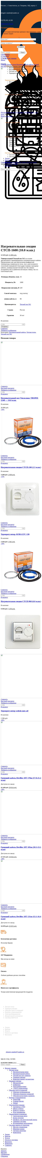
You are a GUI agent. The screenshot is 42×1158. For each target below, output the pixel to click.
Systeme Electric (18, 1101)
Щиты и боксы (18, 1108)
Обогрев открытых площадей (23, 1094)
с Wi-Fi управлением (20, 1088)
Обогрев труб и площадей (18, 1090)
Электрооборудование (16, 1105)
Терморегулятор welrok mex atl (14, 711)
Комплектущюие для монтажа (23, 1079)
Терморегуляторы (19, 1077)
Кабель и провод (19, 1110)
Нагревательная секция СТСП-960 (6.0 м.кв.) (21, 601)
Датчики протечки (19, 1131)
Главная (4, 64)
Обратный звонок (7, 24)
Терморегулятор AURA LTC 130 (15, 534)
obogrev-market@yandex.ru (15, 1052)
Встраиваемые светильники (23, 1123)
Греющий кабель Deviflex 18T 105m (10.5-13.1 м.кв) (19, 162)
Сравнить (8, 1145)
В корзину (5, 326)
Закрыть (4, 1151)
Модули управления (20, 1127)
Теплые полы (11, 64)
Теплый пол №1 (25, 304)
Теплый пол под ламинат (22, 1075)
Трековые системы (19, 1121)
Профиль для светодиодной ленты (25, 1120)
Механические (18, 1083)
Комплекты (17, 1132)
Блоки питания (18, 1118)
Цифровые (16, 1085)
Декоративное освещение (18, 1114)
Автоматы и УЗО (19, 1107)
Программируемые (19, 1086)
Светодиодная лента (20, 1116)
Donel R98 (16, 1099)
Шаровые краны (18, 1129)
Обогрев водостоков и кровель (23, 1096)
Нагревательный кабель (24, 64)
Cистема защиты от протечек (19, 1125)
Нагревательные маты (20, 1072)
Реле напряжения (19, 1112)
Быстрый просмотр (7, 388)
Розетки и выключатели (17, 1097)
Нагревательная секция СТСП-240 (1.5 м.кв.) (21, 467)
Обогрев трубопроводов (21, 1092)
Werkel (15, 1103)
